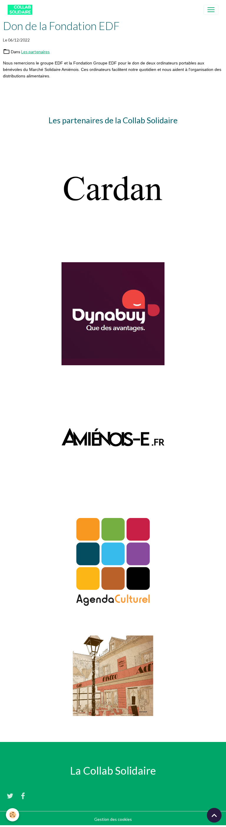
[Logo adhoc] (113, 675)
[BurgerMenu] (211, 10)
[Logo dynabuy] (113, 313)
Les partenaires (35, 51)
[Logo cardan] (113, 189)
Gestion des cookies (113, 819)
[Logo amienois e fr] (113, 436)
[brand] (21, 10)
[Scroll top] (214, 815)
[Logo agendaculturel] (113, 560)
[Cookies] (12, 814)
